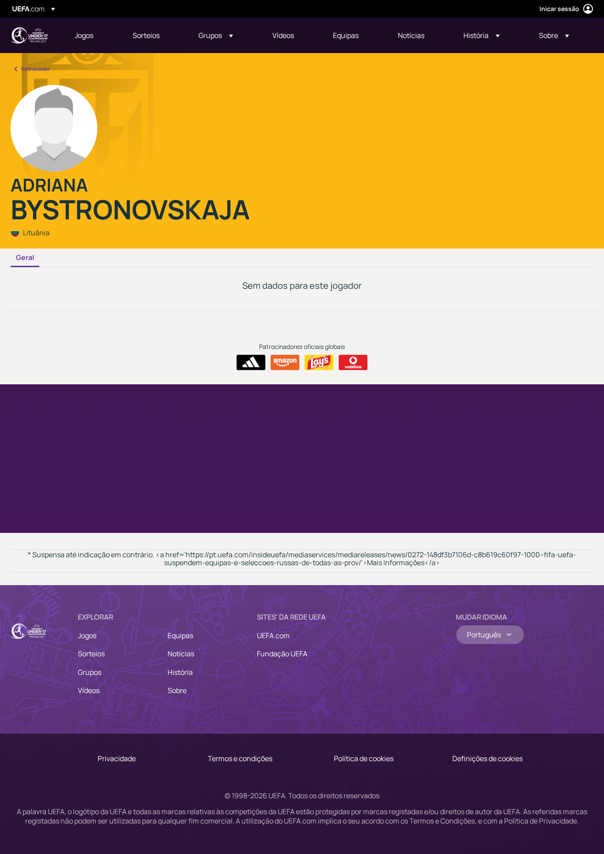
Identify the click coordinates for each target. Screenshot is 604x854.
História (180, 672)
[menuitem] (92, 35)
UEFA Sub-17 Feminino (29, 35)
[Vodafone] (353, 363)
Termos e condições (240, 758)
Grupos (89, 672)
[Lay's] (319, 363)
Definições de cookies (487, 758)
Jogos (87, 635)
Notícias (181, 654)
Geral (25, 258)
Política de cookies (364, 758)
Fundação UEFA (282, 654)
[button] (216, 35)
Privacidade (117, 758)
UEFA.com (273, 635)
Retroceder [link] (35, 69)
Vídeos (88, 690)
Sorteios (91, 654)
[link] (84, 35)
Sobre (177, 690)
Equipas (180, 635)
